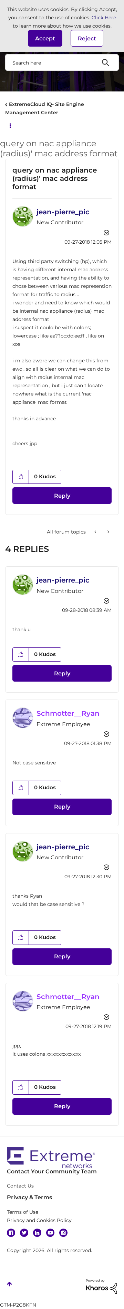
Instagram (63, 1233)
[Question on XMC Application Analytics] (96, 531)
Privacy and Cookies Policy (39, 1220)
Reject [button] (87, 38)
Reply (62, 495)
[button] (45, 38)
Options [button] (9, 125)
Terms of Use (22, 1212)
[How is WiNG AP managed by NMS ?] (108, 531)
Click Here (104, 17)
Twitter (24, 1233)
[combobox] (62, 62)
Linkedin (37, 1233)
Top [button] (9, 1284)
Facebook (11, 1233)
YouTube (50, 1233)
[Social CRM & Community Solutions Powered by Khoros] (101, 1286)
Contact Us (20, 1186)
